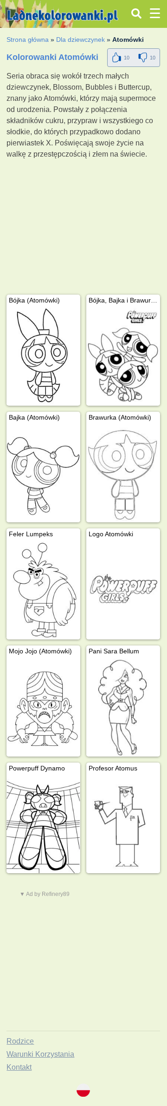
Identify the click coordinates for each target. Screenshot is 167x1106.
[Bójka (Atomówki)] (43, 357)
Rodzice (20, 1041)
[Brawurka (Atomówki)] (123, 474)
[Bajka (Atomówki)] (43, 474)
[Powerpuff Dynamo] (43, 825)
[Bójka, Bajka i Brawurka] (123, 357)
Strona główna (27, 39)
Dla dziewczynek (80, 39)
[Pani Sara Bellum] (123, 707)
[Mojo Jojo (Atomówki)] (43, 707)
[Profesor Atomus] (123, 825)
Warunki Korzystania (40, 1054)
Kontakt (19, 1067)
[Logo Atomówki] (123, 590)
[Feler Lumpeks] (43, 590)
